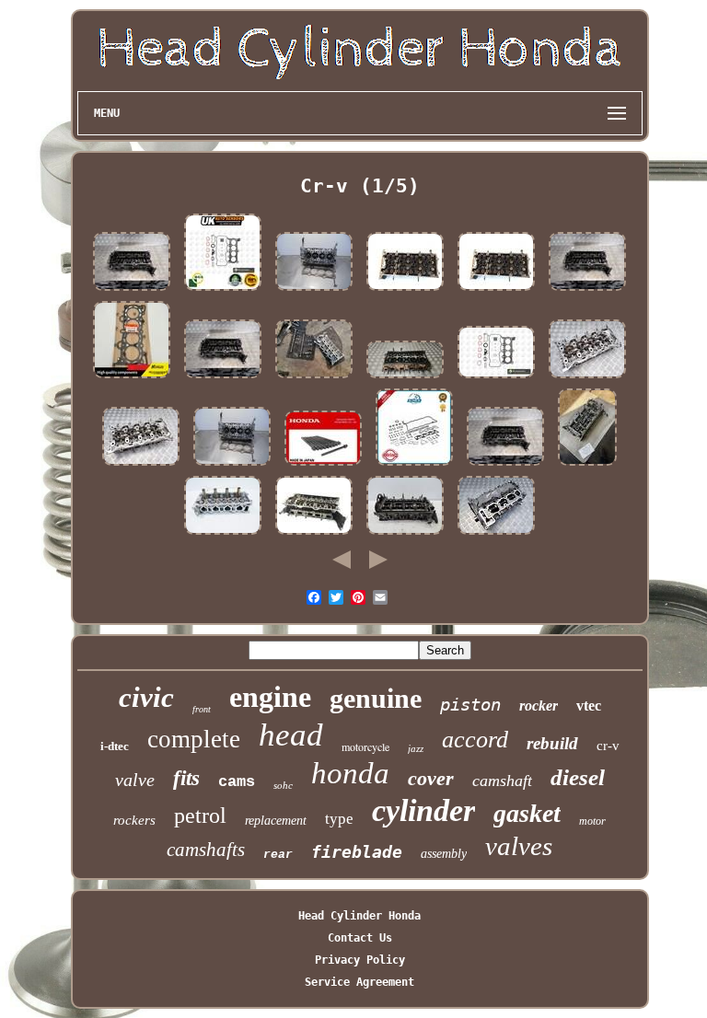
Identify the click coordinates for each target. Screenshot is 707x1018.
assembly (444, 854)
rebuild (552, 743)
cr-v (608, 745)
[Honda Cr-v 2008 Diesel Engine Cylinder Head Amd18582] (314, 534)
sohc (283, 785)
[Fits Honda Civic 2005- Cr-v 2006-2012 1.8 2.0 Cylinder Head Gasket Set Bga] (222, 290)
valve (135, 779)
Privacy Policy (360, 960)
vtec (588, 705)
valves (518, 846)
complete (193, 739)
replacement (276, 820)
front (201, 709)
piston (470, 704)
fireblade (356, 852)
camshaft (502, 780)
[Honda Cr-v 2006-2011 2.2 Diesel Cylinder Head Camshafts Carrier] (131, 290)
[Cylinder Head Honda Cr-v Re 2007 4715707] (314, 290)
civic (146, 697)
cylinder (423, 810)
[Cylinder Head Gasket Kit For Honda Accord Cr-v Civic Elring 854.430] (414, 465)
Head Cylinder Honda (359, 915)
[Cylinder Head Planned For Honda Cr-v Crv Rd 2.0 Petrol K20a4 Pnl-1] (222, 534)
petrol (200, 815)
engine (270, 696)
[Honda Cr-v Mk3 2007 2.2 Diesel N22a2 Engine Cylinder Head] (587, 465)
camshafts (206, 850)
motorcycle (365, 746)
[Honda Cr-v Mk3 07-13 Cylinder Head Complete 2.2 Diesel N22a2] (405, 534)
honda (350, 773)
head (291, 735)
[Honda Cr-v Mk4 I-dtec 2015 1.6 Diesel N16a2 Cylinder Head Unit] (405, 378)
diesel (578, 777)
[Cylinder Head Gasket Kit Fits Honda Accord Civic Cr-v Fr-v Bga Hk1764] (496, 378)
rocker (538, 705)
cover (431, 778)
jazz (415, 748)
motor (592, 821)
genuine (376, 698)
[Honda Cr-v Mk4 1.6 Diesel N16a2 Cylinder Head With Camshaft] (496, 534)
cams (236, 782)
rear (278, 855)
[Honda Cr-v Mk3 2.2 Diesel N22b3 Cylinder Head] (587, 378)
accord (475, 739)
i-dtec (114, 746)
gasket (527, 813)
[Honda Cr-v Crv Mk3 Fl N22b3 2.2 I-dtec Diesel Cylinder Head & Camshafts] (314, 378)
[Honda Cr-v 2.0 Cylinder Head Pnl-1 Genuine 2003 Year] (405, 290)
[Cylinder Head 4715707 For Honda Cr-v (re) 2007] (232, 465)
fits (186, 778)
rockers (134, 820)
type (339, 818)
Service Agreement (359, 982)
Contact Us (360, 937)
